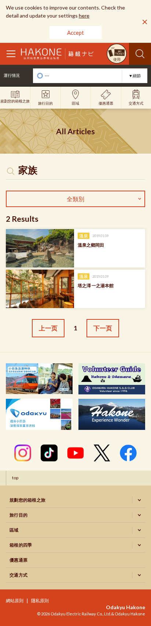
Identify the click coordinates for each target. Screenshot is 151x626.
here (84, 15)
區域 (14, 530)
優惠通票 (18, 560)
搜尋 (140, 54)
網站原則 (14, 600)
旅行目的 (18, 515)
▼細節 (135, 75)
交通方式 (18, 575)
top (15, 477)
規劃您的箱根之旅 (27, 500)
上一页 (48, 328)
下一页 (102, 328)
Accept (75, 32)
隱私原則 (40, 600)
